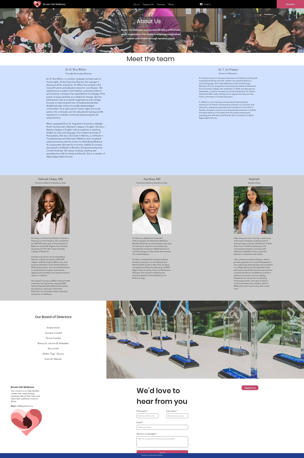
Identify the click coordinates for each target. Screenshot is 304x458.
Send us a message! (147, 433)
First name (142, 411)
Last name (171, 411)
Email (140, 422)
